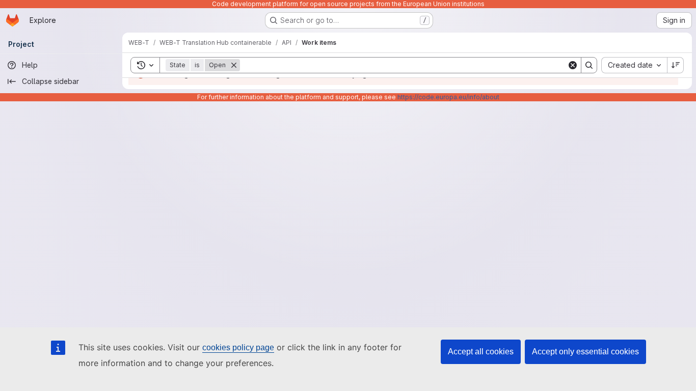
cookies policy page (238, 347)
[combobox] (634, 65)
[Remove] (234, 65)
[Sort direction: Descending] (675, 65)
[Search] (589, 65)
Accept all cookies (481, 351)
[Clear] (573, 65)
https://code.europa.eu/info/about (448, 97)
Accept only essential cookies (585, 351)
